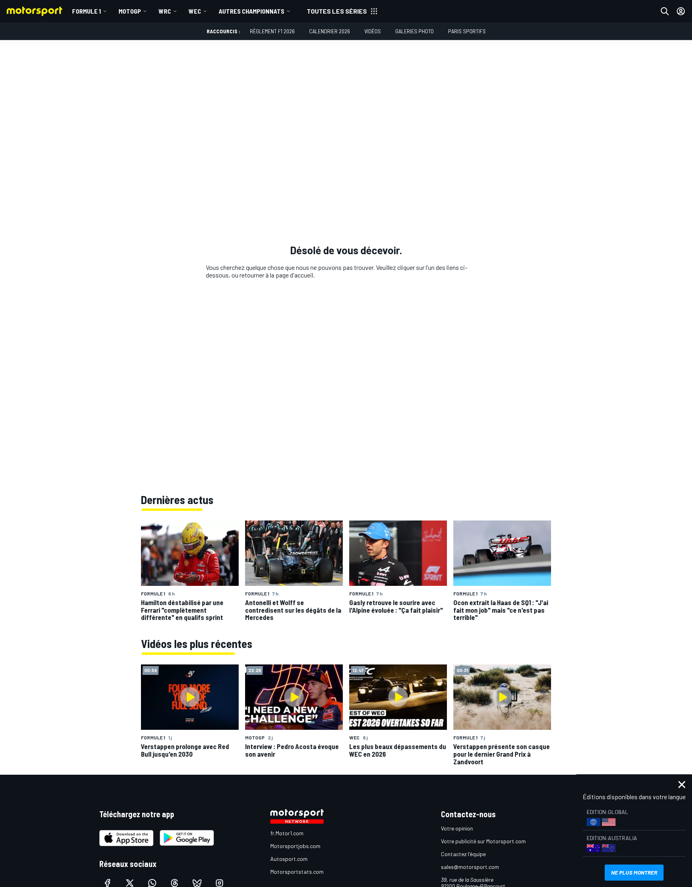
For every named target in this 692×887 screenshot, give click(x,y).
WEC (195, 11)
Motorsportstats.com (297, 871)
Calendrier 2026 (329, 31)
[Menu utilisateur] (681, 11)
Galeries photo (414, 31)
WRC (165, 11)
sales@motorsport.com (470, 866)
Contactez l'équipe (463, 854)
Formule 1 (86, 11)
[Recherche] (665, 11)
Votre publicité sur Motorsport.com (483, 841)
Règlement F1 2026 (272, 31)
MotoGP (130, 11)
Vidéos (372, 31)
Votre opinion (457, 828)
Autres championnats (251, 11)
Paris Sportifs (467, 31)
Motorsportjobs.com (295, 845)
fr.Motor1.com (287, 833)
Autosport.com (289, 858)
